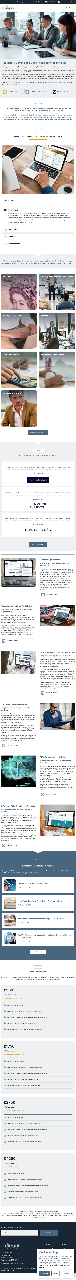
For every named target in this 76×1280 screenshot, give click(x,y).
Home (50, 1247)
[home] (8, 7)
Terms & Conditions (7, 1265)
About (66, 1247)
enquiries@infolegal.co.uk (67, 2)
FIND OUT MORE (51, 597)
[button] (70, 7)
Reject (55, 1273)
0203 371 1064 (51, 2)
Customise (65, 1273)
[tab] (38, 201)
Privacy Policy (18, 1265)
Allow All (44, 1273)
